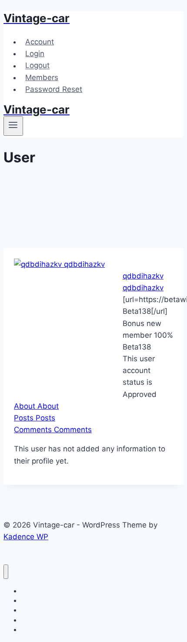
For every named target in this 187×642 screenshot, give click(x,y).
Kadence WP (25, 536)
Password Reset (53, 89)
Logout (37, 65)
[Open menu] (13, 125)
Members (41, 77)
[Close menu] (5, 572)
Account (39, 41)
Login (34, 53)
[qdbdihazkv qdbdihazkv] (59, 264)
